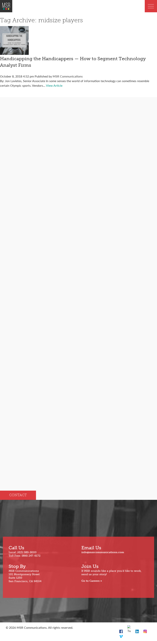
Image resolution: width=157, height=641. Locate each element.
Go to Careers (90, 581)
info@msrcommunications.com (102, 552)
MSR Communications (68, 76)
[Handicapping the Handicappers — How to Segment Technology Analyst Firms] (14, 52)
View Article (54, 85)
